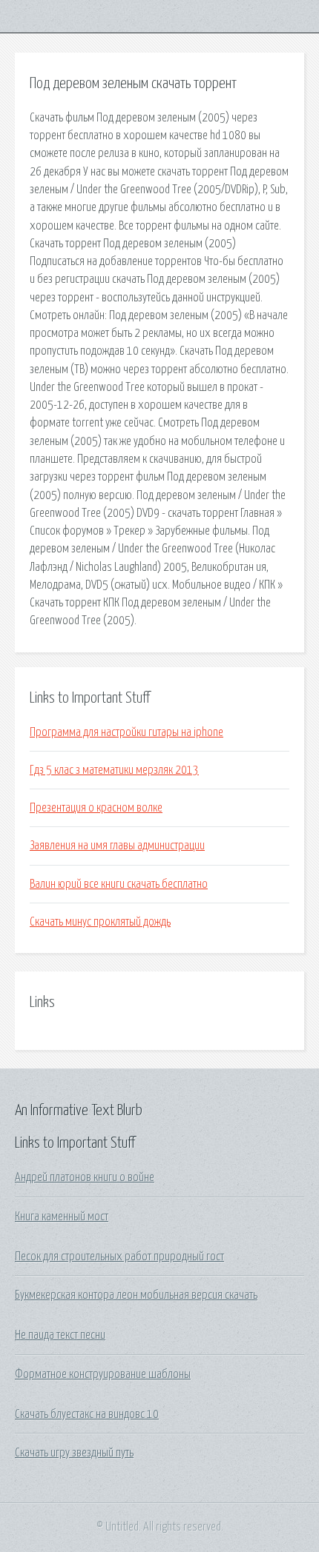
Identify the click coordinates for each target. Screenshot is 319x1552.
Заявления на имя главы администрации (117, 846)
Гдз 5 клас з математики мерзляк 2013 (114, 770)
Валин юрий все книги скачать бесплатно (119, 884)
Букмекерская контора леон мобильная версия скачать (136, 1295)
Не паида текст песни (60, 1335)
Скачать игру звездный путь (74, 1453)
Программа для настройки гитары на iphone (126, 732)
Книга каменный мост (61, 1216)
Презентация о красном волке (96, 808)
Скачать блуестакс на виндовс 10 (87, 1414)
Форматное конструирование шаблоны (103, 1374)
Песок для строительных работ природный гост (119, 1256)
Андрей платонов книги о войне (84, 1177)
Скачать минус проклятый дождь (100, 922)
